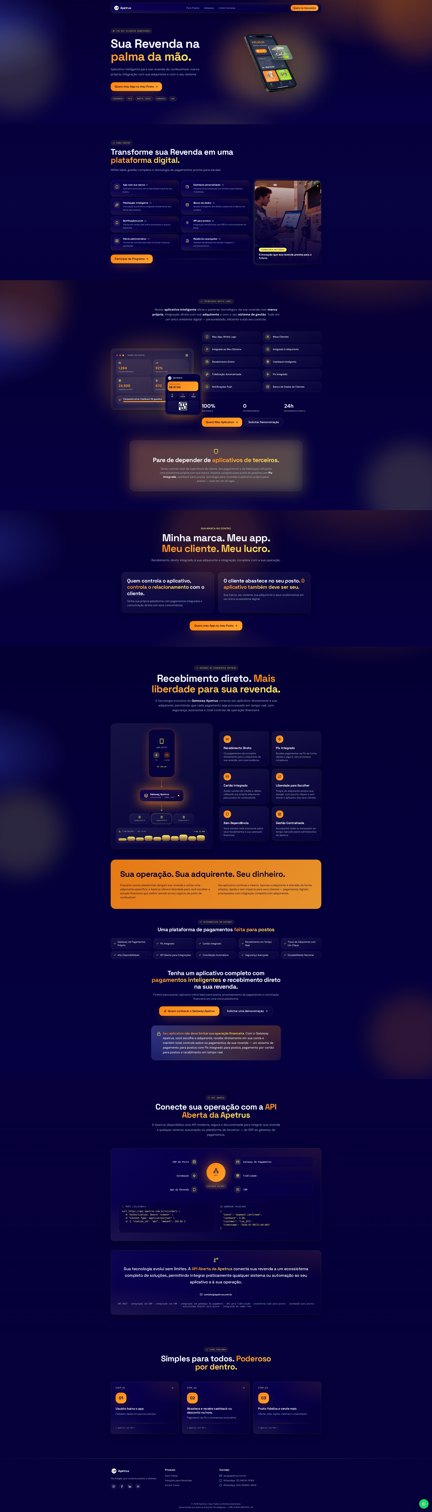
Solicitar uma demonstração (245, 1011)
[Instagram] (114, 1486)
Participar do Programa (130, 259)
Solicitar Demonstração (263, 422)
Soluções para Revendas (178, 1480)
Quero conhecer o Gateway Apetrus (191, 1011)
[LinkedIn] (130, 1486)
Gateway (209, 7)
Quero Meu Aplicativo (220, 422)
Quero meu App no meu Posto (134, 86)
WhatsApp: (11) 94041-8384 (238, 1480)
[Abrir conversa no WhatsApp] (424, 1504)
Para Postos (192, 7)
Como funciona (227, 7)
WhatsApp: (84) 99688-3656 (239, 1485)
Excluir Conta (172, 1485)
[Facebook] (122, 1486)
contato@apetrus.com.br (218, 1294)
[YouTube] (138, 1486)
